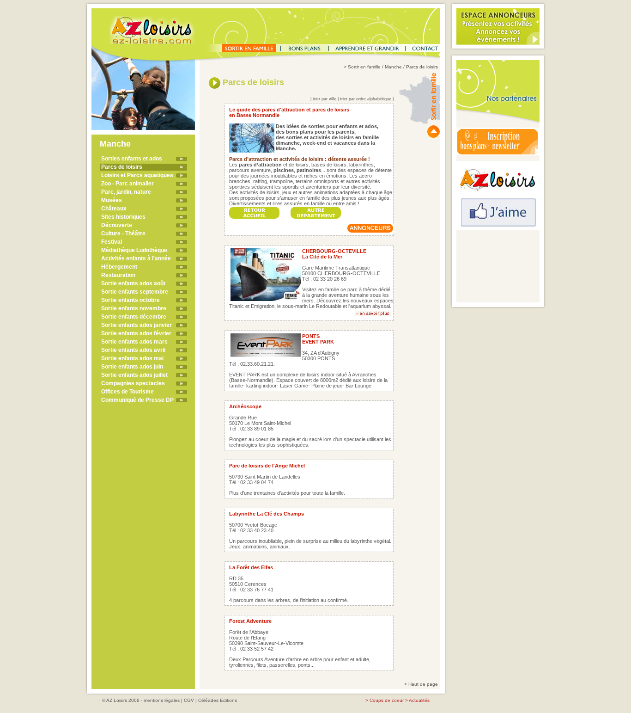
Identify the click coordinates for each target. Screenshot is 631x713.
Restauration (118, 275)
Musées (111, 200)
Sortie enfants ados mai (132, 358)
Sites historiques (123, 217)
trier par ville (324, 99)
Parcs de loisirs (121, 167)
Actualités (419, 700)
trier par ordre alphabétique (365, 99)
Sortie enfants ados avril (133, 350)
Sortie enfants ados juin (132, 366)
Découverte (116, 225)
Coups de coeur (387, 700)
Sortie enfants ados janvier (136, 325)
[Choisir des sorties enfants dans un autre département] (316, 210)
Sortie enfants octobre (130, 300)
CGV (189, 700)
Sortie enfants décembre (133, 316)
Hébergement (119, 267)
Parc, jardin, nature (126, 192)
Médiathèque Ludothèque (134, 250)
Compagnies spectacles (133, 383)
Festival (111, 242)
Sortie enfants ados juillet (134, 375)
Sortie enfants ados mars (134, 341)
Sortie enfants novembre (133, 308)
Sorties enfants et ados (131, 158)
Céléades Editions (217, 700)
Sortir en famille (364, 66)
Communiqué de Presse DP (137, 400)
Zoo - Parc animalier (127, 183)
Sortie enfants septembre (134, 292)
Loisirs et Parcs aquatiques (137, 175)
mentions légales (162, 700)
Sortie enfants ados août (133, 283)
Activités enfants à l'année (136, 258)
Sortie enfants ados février (136, 333)
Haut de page (423, 684)
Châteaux (114, 208)
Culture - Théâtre (123, 233)
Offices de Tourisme (127, 391)
